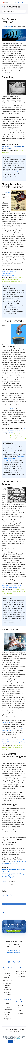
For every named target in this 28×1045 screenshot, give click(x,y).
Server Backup (7, 980)
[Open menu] (25, 2)
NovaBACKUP (6, 722)
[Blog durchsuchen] (23, 11)
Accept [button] (10, 1042)
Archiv (4, 916)
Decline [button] (17, 1042)
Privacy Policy (20, 1038)
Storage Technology (7, 884)
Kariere (20, 1008)
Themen (5, 912)
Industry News (20, 884)
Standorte (20, 1013)
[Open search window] (22, 2)
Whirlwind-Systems (15, 171)
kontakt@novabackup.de (13, 952)
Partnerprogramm (20, 971)
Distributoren (21, 976)
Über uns (20, 1005)
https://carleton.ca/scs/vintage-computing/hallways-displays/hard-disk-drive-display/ (13, 875)
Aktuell (5, 904)
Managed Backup (20, 974)
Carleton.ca (7, 192)
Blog (20, 1010)
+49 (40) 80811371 (15, 950)
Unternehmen (11, 881)
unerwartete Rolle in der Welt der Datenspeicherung (13, 458)
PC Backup (7, 978)
